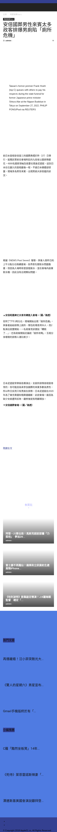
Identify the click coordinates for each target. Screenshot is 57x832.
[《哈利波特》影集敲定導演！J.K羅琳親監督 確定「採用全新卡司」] (28, 591)
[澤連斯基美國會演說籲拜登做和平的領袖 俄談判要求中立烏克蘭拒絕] (28, 791)
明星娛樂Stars (16, 14)
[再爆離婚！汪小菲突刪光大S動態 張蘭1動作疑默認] (28, 650)
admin (8, 40)
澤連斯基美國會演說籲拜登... (23, 801)
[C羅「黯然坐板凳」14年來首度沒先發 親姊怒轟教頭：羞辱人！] (28, 739)
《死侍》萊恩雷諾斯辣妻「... (23, 774)
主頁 (5, 14)
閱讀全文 (7, 448)
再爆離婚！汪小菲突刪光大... (23, 659)
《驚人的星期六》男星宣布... (23, 685)
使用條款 (10, 821)
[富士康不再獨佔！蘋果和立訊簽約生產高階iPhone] (28, 559)
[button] (52, 7)
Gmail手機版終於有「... (19, 711)
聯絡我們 (10, 825)
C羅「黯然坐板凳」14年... (21, 748)
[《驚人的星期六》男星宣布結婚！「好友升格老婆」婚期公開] (28, 676)
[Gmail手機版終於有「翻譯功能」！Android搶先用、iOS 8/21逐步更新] (28, 702)
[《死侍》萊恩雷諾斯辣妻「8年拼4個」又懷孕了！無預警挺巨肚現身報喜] (28, 765)
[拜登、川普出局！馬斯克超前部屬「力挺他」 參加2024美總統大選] (28, 528)
